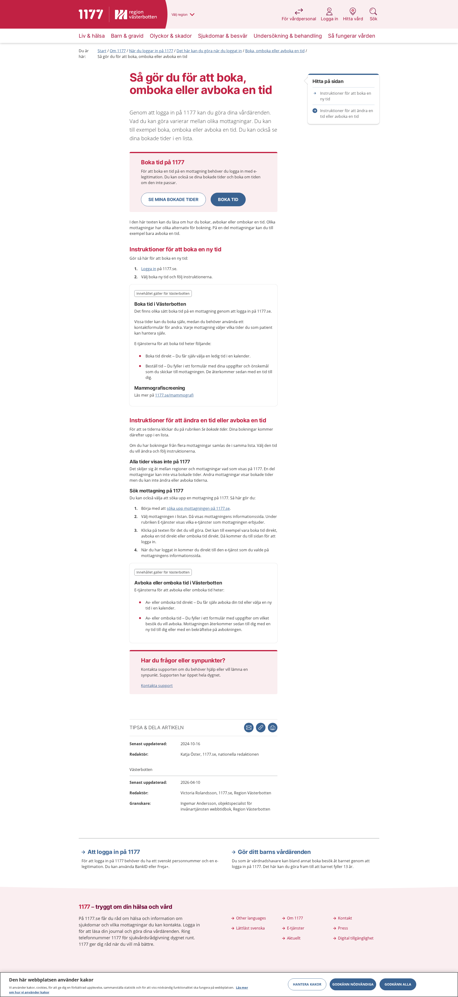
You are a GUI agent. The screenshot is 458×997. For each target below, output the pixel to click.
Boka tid (228, 199)
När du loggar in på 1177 (151, 50)
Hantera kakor (307, 984)
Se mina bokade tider (173, 199)
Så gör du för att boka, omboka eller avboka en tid (142, 56)
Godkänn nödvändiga (353, 984)
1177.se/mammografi (174, 395)
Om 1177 (118, 50)
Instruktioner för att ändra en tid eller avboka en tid (346, 113)
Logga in (148, 268)
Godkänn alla (398, 984)
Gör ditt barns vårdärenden (274, 851)
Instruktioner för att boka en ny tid (345, 96)
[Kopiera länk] (260, 727)
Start (102, 50)
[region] (229, 984)
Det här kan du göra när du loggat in (209, 50)
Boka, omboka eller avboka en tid (275, 50)
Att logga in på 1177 (114, 851)
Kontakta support (157, 685)
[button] (173, 199)
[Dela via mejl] (249, 727)
